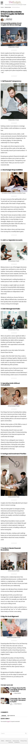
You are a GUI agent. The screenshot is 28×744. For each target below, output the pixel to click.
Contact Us (16, 742)
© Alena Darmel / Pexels (13, 497)
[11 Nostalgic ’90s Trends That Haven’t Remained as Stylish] (5, 701)
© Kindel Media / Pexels (13, 261)
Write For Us (8, 740)
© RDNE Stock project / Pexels (13, 637)
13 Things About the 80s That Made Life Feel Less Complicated (18, 689)
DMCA (2, 740)
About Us (11, 742)
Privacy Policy (24, 740)
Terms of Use (16, 740)
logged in (9, 721)
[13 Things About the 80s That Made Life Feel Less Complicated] (5, 690)
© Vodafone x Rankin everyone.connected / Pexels (13, 193)
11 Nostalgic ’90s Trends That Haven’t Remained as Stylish (18, 700)
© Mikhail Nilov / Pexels (13, 47)
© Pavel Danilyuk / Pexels (13, 406)
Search (25, 733)
